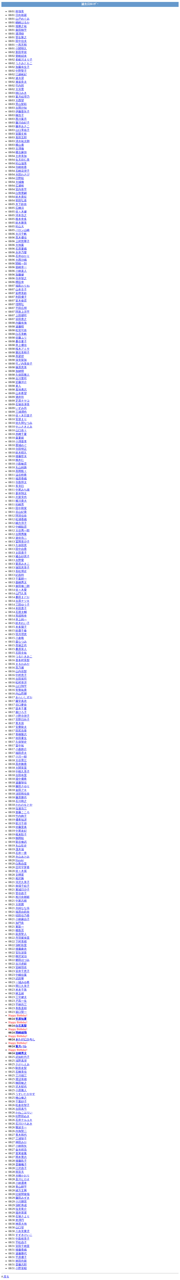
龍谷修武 (21, 841)
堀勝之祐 (21, 26)
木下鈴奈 (21, 204)
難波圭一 (21, 1127)
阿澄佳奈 (21, 515)
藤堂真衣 (21, 700)
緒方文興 (21, 1190)
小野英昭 (21, 1268)
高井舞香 (21, 764)
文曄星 (19, 874)
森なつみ (21, 641)
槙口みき (21, 92)
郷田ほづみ (22, 960)
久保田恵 (21, 545)
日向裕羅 (21, 15)
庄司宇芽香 (22, 867)
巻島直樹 (21, 1008)
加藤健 (19, 274)
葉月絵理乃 (22, 96)
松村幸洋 (21, 682)
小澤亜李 (21, 441)
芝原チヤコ (22, 400)
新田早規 (21, 52)
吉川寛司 (21, 378)
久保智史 (21, 741)
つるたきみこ (23, 656)
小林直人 (21, 270)
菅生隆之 (21, 37)
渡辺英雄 (21, 1079)
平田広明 (21, 307)
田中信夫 (21, 41)
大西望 (19, 100)
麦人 (18, 385)
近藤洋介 (21, 382)
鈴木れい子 (22, 623)
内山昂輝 (21, 693)
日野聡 (19, 178)
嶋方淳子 (21, 523)
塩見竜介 (21, 1208)
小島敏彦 (21, 463)
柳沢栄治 (21, 956)
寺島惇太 (21, 482)
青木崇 (19, 723)
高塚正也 (21, 645)
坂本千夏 (21, 708)
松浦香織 (21, 519)
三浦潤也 (21, 411)
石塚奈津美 (22, 404)
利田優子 (21, 296)
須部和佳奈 (22, 793)
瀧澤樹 (19, 33)
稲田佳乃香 (22, 915)
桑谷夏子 (21, 341)
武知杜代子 (22, 1056)
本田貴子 (21, 608)
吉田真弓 (21, 1108)
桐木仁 (19, 460)
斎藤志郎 (21, 1264)
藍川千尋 (21, 823)
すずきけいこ (23, 1234)
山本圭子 (21, 289)
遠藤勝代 (21, 1253)
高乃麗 (19, 667)
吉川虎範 (21, 963)
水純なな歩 (22, 908)
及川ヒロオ (22, 1179)
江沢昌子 (21, 1168)
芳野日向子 (22, 719)
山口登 (19, 1227)
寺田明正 (21, 448)
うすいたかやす (25, 1094)
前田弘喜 (21, 200)
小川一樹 (21, 756)
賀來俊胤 (21, 1153)
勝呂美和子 (22, 352)
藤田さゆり (22, 786)
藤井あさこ (22, 126)
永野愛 (19, 560)
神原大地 (21, 1223)
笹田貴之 (21, 319)
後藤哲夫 (21, 456)
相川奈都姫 (22, 896)
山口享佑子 (22, 130)
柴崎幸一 (21, 267)
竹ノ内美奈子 (23, 363)
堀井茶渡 (21, 1212)
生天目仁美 (22, 159)
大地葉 (19, 244)
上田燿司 (21, 315)
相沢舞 (19, 878)
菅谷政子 (21, 893)
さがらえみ (22, 1064)
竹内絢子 (21, 815)
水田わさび (22, 174)
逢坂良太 (21, 81)
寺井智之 (21, 278)
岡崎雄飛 (21, 1032)
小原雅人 (21, 1090)
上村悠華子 (22, 241)
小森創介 (21, 749)
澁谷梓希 (21, 474)
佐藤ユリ (21, 337)
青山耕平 (21, 1186)
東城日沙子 (22, 889)
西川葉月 (21, 118)
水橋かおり (22, 1175)
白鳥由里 (21, 863)
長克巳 (19, 485)
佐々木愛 (21, 589)
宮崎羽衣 (21, 967)
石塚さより (22, 1216)
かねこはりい (23, 1112)
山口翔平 (21, 686)
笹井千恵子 (22, 971)
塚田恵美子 (22, 567)
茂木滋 (19, 849)
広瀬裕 (19, 185)
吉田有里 (21, 775)
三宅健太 (21, 997)
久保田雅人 (22, 374)
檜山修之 (21, 1097)
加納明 (19, 371)
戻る (6, 1276)
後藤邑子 (21, 1160)
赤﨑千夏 (21, 434)
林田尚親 (21, 1260)
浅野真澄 (21, 1060)
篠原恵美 (21, 367)
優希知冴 (21, 819)
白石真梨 (21, 1025)
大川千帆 (21, 233)
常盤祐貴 (21, 689)
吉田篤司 (21, 678)
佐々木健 (21, 211)
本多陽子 (21, 626)
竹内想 (19, 85)
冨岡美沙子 (22, 541)
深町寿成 (21, 1205)
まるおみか (22, 663)
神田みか (21, 1142)
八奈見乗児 (22, 1231)
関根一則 (21, 263)
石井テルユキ (23, 1119)
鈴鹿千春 (21, 630)
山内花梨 (21, 671)
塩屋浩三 (21, 808)
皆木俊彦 (21, 300)
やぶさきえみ (23, 426)
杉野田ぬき (22, 1116)
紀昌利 (19, 574)
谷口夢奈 (21, 704)
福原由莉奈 (22, 911)
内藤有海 (21, 322)
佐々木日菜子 (23, 415)
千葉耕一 (21, 578)
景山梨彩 (21, 104)
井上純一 (21, 619)
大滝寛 (19, 89)
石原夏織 (21, 248)
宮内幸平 (21, 189)
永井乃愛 (21, 252)
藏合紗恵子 (22, 556)
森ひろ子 (21, 712)
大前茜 (19, 904)
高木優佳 (21, 237)
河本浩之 (21, 215)
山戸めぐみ (22, 18)
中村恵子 (21, 675)
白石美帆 (21, 333)
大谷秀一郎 (22, 530)
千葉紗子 (21, 1101)
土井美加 (21, 155)
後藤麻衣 (21, 948)
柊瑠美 (19, 11)
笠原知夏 (21, 1018)
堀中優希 (21, 778)
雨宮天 (19, 1171)
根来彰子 (21, 834)
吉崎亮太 (21, 1053)
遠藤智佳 (21, 782)
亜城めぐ (21, 445)
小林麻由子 (22, 919)
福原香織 (21, 478)
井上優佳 (21, 345)
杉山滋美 (21, 163)
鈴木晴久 (21, 452)
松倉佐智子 (22, 1105)
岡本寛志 (21, 1157)
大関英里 (21, 767)
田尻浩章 (21, 730)
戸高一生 (21, 1000)
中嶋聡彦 (21, 526)
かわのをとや (23, 804)
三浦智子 (21, 1138)
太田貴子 (21, 552)
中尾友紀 (21, 830)
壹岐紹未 (21, 55)
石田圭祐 (21, 652)
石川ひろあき (23, 1123)
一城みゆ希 (22, 982)
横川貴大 (21, 500)
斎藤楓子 (21, 1164)
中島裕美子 (22, 1238)
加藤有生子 (22, 67)
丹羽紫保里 (22, 937)
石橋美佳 (21, 1071)
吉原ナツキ (22, 600)
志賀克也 (21, 497)
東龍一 (19, 926)
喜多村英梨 (22, 660)
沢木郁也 (21, 1086)
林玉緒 (19, 993)
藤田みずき (22, 1197)
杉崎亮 (19, 504)
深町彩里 (21, 945)
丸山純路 (21, 467)
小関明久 (21, 48)
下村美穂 (21, 941)
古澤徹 (19, 148)
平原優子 (21, 1257)
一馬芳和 (21, 44)
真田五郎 (21, 137)
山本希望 (21, 393)
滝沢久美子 (22, 882)
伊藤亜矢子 (22, 111)
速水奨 (19, 78)
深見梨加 (21, 359)
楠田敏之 (21, 1082)
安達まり (21, 419)
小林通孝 (21, 1182)
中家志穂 (21, 900)
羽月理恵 (21, 634)
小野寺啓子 (22, 715)
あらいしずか (23, 697)
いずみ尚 (21, 408)
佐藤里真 (21, 827)
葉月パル (21, 1046)
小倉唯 (19, 637)
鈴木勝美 (21, 222)
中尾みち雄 (22, 489)
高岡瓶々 (21, 471)
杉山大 (19, 226)
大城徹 (19, 181)
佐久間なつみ (23, 422)
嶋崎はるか (22, 22)
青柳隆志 (21, 734)
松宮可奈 (21, 330)
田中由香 (21, 548)
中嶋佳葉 (21, 974)
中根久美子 (22, 771)
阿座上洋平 (22, 311)
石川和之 (21, 801)
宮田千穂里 (22, 1246)
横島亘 (19, 930)
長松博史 (21, 571)
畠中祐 (19, 745)
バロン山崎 (22, 230)
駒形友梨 (21, 1068)
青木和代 (21, 1134)
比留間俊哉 (22, 1194)
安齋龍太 (21, 726)
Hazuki (19, 860)
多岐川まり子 (23, 59)
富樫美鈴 (21, 293)
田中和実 (21, 508)
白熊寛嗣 (21, 193)
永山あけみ (22, 856)
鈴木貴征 (21, 196)
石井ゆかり (22, 256)
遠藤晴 (19, 326)
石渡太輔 (21, 612)
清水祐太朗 (22, 141)
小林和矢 (21, 1145)
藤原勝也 (21, 797)
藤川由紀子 (22, 122)
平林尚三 (21, 1004)
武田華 (19, 978)
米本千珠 (21, 989)
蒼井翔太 (21, 493)
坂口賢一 (21, 1011)
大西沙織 (21, 259)
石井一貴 (21, 853)
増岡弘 (19, 304)
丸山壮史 (21, 845)
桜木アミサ (22, 348)
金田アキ (21, 789)
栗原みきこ (22, 563)
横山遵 (19, 144)
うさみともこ (23, 63)
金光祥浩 (21, 1149)
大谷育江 (21, 760)
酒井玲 (19, 396)
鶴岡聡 (19, 838)
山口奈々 (21, 430)
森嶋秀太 (21, 582)
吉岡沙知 (21, 107)
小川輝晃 (21, 1201)
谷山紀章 (21, 511)
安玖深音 (21, 952)
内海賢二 (21, 1131)
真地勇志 (21, 389)
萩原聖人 (21, 934)
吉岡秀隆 (21, 534)
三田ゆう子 (22, 604)
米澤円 (19, 1220)
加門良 (19, 922)
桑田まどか (22, 597)
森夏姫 (19, 437)
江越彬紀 (21, 74)
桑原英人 (21, 649)
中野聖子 (21, 70)
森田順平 (21, 29)
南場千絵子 (22, 885)
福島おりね (22, 285)
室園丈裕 (21, 133)
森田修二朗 (22, 586)
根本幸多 (21, 219)
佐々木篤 (21, 871)
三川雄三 (21, 1075)
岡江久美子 (22, 985)
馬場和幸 (21, 615)
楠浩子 (19, 115)
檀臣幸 (19, 282)
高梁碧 (19, 356)
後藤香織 (21, 1249)
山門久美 (21, 593)
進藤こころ (22, 812)
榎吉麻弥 (21, 152)
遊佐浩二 (21, 537)
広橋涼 (19, 207)
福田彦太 (21, 752)
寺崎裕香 (21, 167)
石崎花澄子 (22, 170)
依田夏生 (21, 738)
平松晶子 (21, 1242)
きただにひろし (25, 1039)
